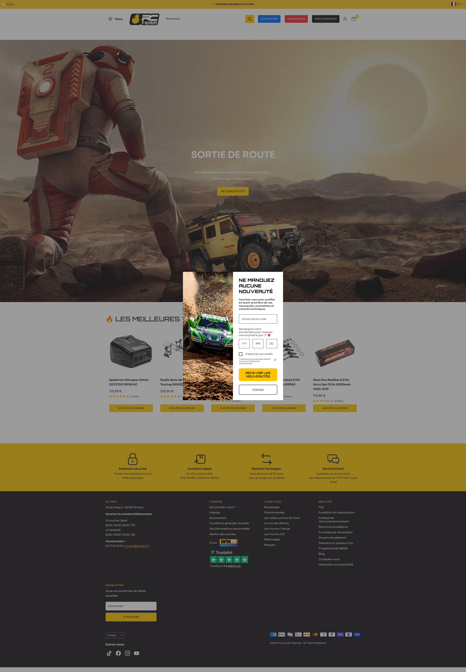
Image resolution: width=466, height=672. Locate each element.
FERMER (258, 389)
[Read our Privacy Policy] (275, 360)
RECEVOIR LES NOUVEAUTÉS (258, 374)
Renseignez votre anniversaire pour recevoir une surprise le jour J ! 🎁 (256, 332)
